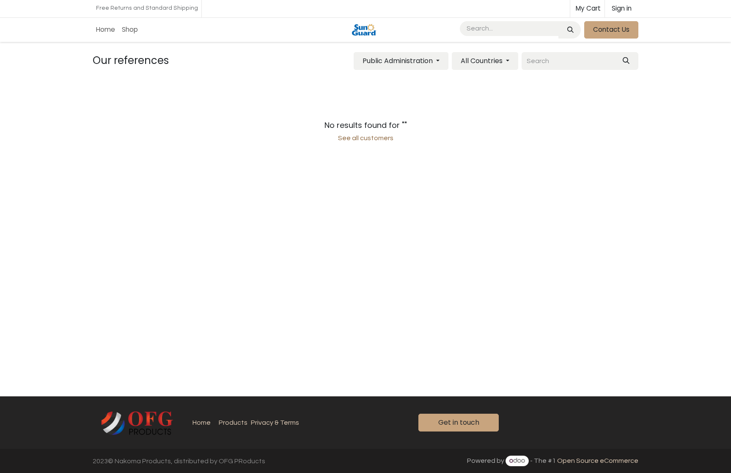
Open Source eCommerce (597, 460)
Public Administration (398, 61)
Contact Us (611, 29)
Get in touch (458, 422)
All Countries (482, 61)
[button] (401, 61)
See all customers (365, 138)
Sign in (622, 8)
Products (233, 422)
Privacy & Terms (275, 422)
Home (201, 422)
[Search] (569, 30)
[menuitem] (105, 30)
